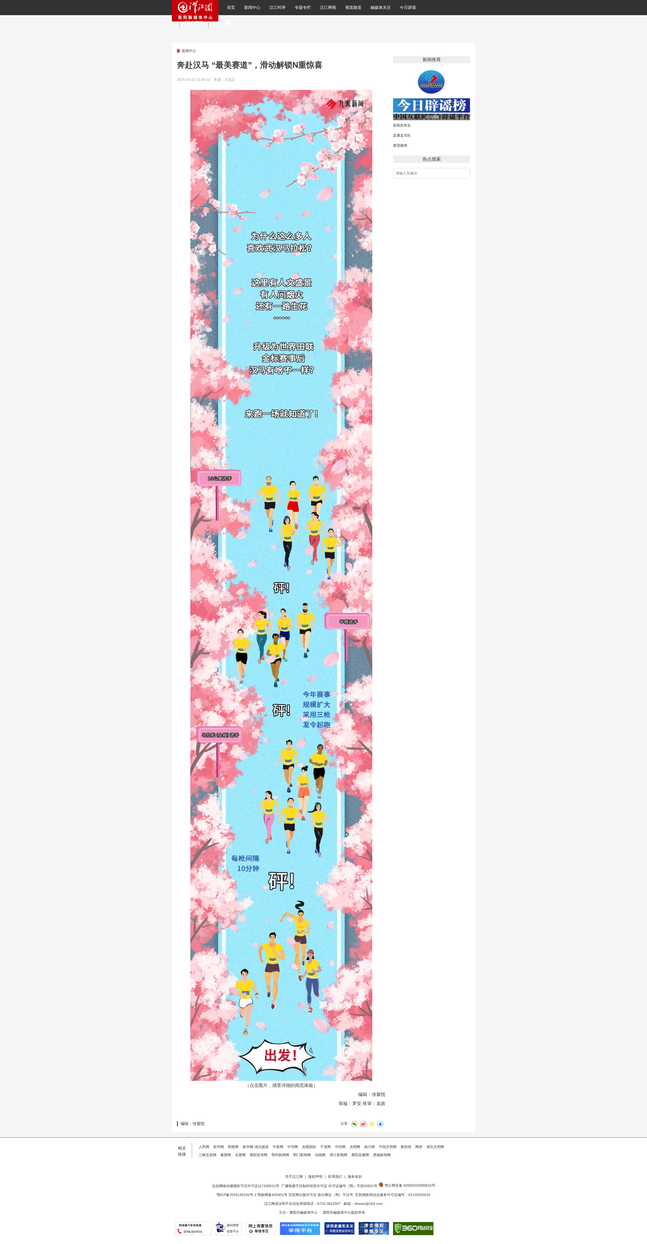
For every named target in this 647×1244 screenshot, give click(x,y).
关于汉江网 (294, 1177)
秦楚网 (225, 1155)
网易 (418, 1147)
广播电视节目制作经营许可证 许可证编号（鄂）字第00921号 (329, 1186)
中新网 (278, 1147)
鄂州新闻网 (280, 1155)
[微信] (354, 1124)
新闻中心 (252, 7)
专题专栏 (303, 7)
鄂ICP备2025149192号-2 (237, 1195)
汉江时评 (277, 7)
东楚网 (240, 1155)
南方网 (369, 1147)
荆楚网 (233, 1147)
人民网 (204, 1147)
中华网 (292, 1147)
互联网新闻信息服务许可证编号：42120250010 (392, 1195)
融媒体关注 (381, 7)
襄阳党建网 (360, 1155)
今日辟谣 (408, 7)
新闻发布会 (402, 125)
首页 (231, 7)
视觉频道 (353, 7)
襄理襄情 (400, 145)
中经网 (340, 1147)
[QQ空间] (371, 1124)
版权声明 (315, 1177)
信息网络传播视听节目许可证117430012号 (245, 1186)
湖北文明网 (435, 1147)
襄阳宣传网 (258, 1155)
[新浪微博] (363, 1124)
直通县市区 (402, 135)
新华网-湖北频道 (256, 1147)
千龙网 (325, 1147)
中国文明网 (388, 1147)
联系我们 (335, 1177)
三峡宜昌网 (207, 1155)
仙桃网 (320, 1155)
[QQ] (380, 1124)
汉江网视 (328, 7)
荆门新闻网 (302, 1155)
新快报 (406, 1147)
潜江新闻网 (338, 1155)
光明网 (355, 1147)
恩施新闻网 (382, 1155)
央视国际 (309, 1147)
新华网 (218, 1147)
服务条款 (355, 1177)
